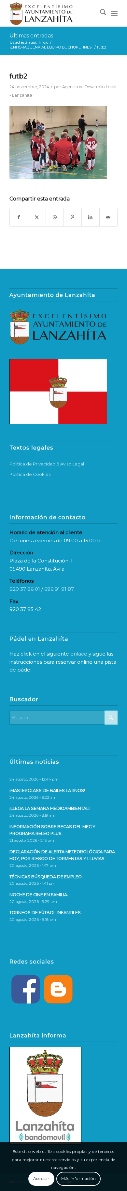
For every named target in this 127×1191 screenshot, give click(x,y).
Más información (78, 1178)
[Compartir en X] (37, 217)
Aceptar (41, 1178)
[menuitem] (99, 13)
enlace (78, 654)
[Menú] (114, 13)
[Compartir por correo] (108, 217)
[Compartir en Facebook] (19, 217)
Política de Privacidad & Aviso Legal (46, 463)
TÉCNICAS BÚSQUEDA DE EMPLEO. (46, 876)
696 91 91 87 (59, 589)
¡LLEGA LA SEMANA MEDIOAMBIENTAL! (49, 808)
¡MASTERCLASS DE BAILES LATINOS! (47, 790)
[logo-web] (52, 13)
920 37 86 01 (24, 589)
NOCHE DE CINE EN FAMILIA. (38, 894)
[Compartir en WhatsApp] (55, 217)
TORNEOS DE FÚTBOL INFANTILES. (45, 912)
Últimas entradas (31, 36)
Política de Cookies (29, 474)
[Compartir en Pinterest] (72, 217)
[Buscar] (99, 13)
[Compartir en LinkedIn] (90, 217)
